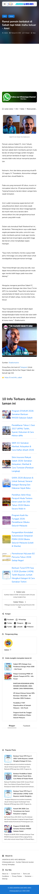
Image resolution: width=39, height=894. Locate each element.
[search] (38, 4)
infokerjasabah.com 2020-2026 (19, 891)
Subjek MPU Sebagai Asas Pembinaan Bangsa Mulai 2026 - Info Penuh (23, 666)
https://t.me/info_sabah (13, 377)
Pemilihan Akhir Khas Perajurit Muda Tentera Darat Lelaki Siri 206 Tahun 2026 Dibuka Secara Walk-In (22, 502)
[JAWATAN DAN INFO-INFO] (20, 4)
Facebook (26, 726)
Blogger (12, 726)
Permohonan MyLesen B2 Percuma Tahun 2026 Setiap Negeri (23, 557)
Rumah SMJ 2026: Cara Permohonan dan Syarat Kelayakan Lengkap (21, 811)
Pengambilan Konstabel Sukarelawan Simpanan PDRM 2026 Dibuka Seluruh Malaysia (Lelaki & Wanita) (22, 539)
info (5, 16)
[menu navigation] (5, 4)
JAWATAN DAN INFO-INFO (22, 888)
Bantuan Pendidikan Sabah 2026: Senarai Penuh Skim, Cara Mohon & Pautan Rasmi (23, 776)
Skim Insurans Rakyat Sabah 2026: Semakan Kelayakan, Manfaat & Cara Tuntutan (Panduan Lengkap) (23, 464)
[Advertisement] (19, 65)
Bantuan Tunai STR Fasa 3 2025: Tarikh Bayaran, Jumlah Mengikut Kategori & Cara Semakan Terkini (23, 758)
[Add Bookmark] (33, 33)
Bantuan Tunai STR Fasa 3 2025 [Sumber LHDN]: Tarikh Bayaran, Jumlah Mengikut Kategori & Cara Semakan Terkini (23, 793)
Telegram (23, 367)
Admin (6, 33)
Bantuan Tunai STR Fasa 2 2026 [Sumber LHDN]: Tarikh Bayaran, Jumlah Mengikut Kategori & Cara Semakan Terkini (23, 575)
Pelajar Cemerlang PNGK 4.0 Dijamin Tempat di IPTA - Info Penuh (23, 676)
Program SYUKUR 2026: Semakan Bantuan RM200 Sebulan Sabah (23, 414)
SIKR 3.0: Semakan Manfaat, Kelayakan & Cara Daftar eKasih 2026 (23, 446)
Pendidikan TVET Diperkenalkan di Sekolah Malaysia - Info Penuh (22, 705)
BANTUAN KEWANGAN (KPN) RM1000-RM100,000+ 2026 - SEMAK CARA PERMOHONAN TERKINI (23, 686)
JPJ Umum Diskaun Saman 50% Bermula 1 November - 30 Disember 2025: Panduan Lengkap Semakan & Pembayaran (24, 695)
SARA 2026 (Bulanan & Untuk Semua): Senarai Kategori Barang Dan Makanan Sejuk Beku (22, 482)
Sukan (11, 16)
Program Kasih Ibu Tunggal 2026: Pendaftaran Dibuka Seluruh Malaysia (20, 520)
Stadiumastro (14, 362)
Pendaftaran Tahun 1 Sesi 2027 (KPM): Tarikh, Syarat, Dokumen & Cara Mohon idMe (23, 430)
